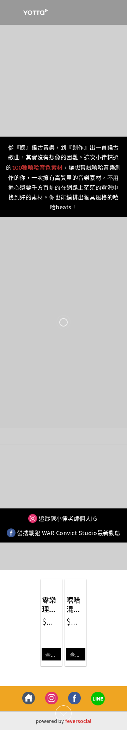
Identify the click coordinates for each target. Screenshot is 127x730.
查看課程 (53, 654)
